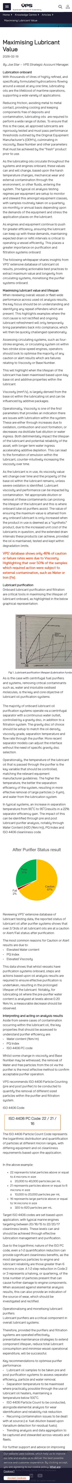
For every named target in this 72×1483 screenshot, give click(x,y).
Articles (46, 15)
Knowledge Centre (26, 15)
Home (6, 15)
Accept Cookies (16, 1478)
